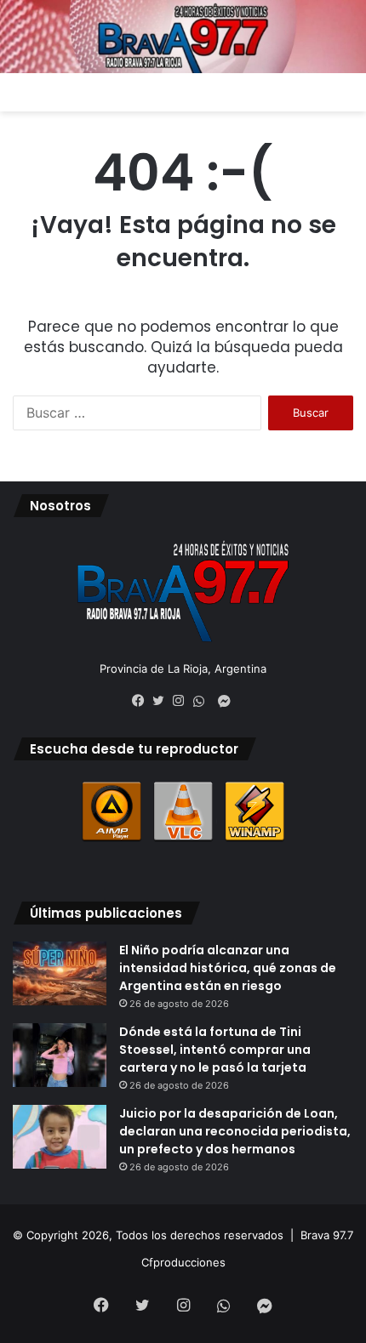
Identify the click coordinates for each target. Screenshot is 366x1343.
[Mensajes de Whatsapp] (203, 701)
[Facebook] (142, 701)
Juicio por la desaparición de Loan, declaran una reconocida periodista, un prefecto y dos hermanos (235, 1131)
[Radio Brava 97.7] (183, 36)
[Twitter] (162, 701)
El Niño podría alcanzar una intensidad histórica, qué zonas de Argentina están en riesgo (227, 968)
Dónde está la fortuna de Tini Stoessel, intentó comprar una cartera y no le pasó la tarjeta (215, 1049)
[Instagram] (183, 701)
